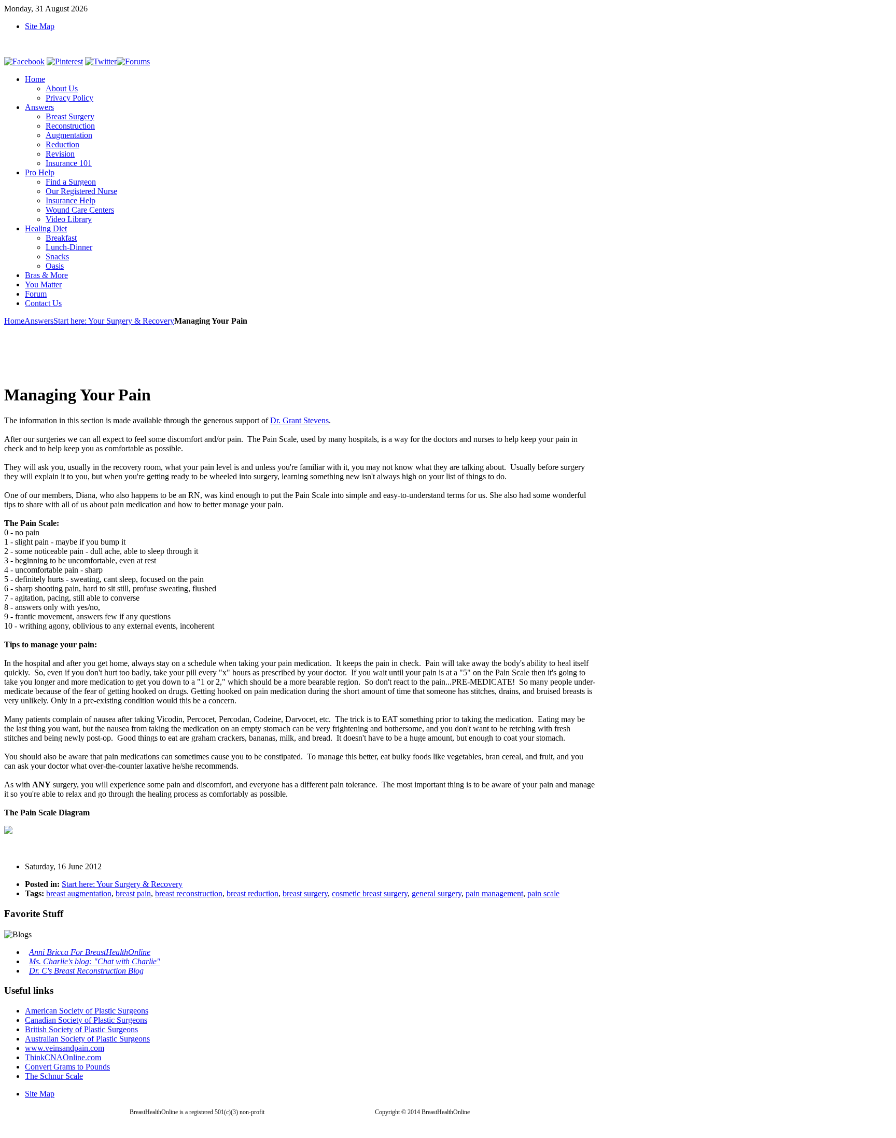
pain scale (543, 893)
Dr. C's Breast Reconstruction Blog (86, 970)
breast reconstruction (188, 893)
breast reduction (252, 893)
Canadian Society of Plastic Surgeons (86, 1020)
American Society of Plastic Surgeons (86, 1010)
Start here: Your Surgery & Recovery (113, 320)
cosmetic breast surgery (370, 893)
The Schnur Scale (54, 1076)
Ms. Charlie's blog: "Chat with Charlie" (94, 961)
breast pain (133, 893)
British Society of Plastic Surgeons (81, 1029)
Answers (38, 320)
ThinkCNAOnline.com (63, 1057)
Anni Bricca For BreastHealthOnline (89, 952)
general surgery (436, 893)
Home (14, 320)
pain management (494, 893)
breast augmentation (78, 893)
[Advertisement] (193, 349)
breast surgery (305, 893)
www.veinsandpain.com (64, 1048)
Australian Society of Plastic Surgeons (87, 1038)
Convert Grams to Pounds (67, 1066)
